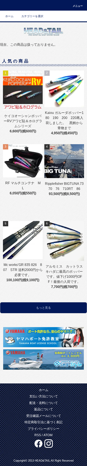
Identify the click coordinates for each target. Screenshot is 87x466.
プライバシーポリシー (43, 428)
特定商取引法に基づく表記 (43, 422)
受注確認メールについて (43, 416)
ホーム (9, 16)
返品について (43, 409)
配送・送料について (43, 403)
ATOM (48, 435)
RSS (37, 435)
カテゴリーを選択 (32, 16)
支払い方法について (43, 396)
